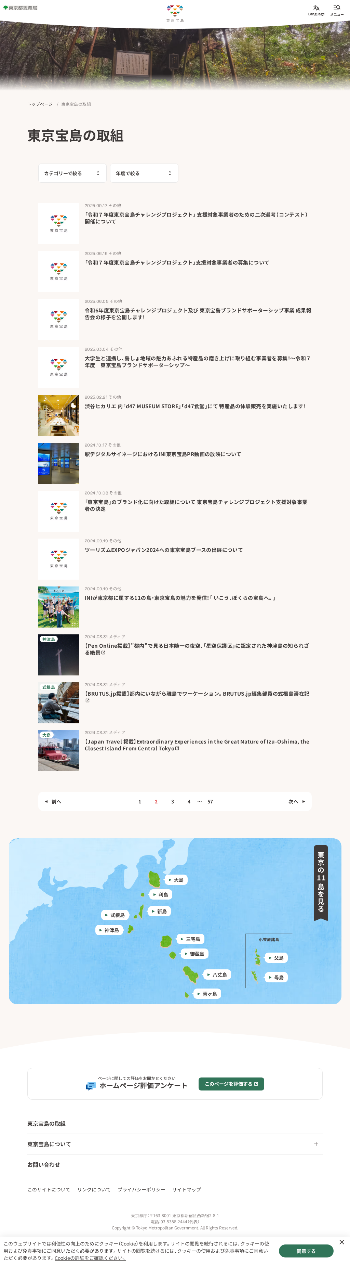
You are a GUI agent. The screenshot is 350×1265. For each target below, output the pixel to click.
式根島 (117, 915)
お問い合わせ (43, 1164)
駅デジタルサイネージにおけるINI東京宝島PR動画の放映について (163, 453)
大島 (179, 879)
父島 (279, 957)
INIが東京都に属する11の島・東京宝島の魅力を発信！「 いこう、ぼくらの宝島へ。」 (180, 597)
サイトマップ (186, 1189)
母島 (279, 977)
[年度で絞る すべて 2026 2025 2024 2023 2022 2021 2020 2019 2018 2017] (144, 173)
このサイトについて (48, 1189)
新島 (162, 911)
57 (210, 801)
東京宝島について (49, 1144)
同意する (306, 1251)
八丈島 (220, 974)
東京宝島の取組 (46, 1123)
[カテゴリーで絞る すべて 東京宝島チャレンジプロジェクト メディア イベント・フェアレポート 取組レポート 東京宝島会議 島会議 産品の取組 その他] (72, 173)
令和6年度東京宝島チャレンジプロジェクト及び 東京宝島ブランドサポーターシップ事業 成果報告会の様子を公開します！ (198, 314)
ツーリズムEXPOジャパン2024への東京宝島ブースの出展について (164, 549)
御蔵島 (197, 953)
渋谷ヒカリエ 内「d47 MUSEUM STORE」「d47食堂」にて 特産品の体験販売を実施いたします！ (195, 406)
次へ (293, 801)
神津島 (112, 930)
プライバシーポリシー (141, 1189)
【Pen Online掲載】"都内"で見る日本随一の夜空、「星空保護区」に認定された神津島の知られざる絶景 (197, 649)
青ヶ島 (210, 993)
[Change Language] (316, 10)
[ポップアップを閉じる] (342, 1242)
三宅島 (193, 938)
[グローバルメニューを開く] (337, 10)
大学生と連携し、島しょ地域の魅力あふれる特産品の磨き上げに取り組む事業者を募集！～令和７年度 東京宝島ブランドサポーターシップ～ (198, 361)
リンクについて (94, 1189)
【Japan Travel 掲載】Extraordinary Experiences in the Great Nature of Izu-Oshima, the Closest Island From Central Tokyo (197, 745)
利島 (163, 894)
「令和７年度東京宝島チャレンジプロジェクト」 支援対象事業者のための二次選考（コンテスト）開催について (196, 218)
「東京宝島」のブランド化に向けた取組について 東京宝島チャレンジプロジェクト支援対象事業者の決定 (196, 505)
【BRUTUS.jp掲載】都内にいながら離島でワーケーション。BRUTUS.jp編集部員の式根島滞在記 (197, 693)
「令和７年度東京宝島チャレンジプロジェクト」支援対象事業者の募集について (177, 262)
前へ (57, 801)
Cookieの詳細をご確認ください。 (90, 1257)
